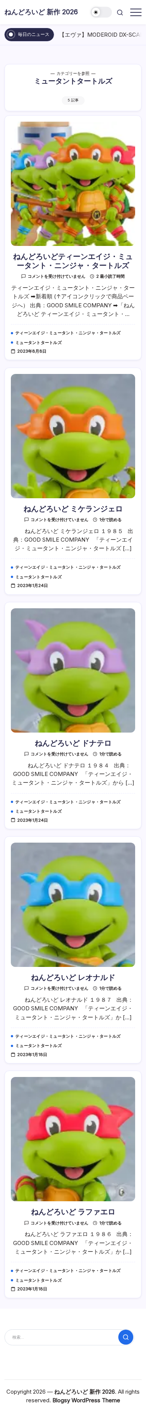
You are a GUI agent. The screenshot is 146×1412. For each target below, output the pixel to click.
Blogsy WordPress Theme (86, 1400)
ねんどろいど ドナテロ (73, 743)
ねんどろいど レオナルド (73, 977)
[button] (101, 12)
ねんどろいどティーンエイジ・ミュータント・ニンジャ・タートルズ (73, 261)
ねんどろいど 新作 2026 (41, 12)
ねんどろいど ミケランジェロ (73, 508)
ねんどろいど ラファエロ (73, 1211)
